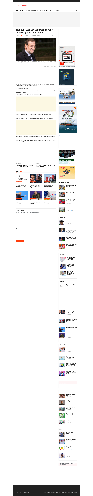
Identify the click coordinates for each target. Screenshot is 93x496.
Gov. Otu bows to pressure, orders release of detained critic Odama (71, 349)
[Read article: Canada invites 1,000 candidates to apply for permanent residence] (50, 178)
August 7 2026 (68, 239)
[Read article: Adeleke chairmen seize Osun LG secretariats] (62, 187)
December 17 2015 (27, 35)
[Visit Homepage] (22, 6)
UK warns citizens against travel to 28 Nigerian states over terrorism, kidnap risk (21, 185)
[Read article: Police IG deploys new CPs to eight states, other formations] (62, 239)
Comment (18, 214)
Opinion (51, 10)
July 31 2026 (68, 456)
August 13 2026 (46, 203)
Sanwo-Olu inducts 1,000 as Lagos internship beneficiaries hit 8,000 (71, 372)
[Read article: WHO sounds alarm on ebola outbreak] (50, 195)
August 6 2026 (68, 210)
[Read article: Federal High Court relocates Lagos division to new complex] (62, 209)
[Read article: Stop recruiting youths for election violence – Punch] (62, 415)
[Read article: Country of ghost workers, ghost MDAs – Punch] (62, 422)
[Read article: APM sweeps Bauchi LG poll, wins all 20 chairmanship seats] (62, 194)
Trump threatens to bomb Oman (71, 327)
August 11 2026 (68, 422)
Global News (34, 35)
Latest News (27, 10)
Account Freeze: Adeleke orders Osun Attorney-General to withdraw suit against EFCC (71, 364)
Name (17, 228)
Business (39, 10)
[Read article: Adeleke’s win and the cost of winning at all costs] (62, 441)
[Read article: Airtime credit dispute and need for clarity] (62, 448)
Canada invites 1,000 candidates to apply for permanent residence (48, 185)
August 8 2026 (68, 232)
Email (17, 233)
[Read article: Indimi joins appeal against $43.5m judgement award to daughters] (63, 273)
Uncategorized (38, 35)
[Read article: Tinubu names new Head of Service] (62, 222)
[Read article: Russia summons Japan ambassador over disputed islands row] (36, 195)
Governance (33, 10)
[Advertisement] (46, 19)
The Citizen (21, 35)
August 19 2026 (68, 223)
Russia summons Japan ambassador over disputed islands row (35, 202)
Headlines (21, 10)
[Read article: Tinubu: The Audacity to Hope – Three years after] (62, 455)
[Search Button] (76, 10)
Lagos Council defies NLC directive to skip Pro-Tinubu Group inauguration (71, 200)
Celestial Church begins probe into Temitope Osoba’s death (71, 265)
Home (17, 10)
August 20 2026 (68, 322)
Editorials (56, 10)
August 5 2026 (68, 449)
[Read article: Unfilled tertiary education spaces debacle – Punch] (62, 402)
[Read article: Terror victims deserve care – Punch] (62, 396)
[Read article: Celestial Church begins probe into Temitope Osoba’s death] (63, 266)
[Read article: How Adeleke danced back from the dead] (62, 434)
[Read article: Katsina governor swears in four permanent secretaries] (62, 246)
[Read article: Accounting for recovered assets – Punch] (62, 409)
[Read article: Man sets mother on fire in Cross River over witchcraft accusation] (63, 259)
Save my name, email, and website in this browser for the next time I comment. (31, 237)
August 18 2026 (18, 203)
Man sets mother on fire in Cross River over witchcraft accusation (71, 258)
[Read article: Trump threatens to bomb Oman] (22, 195)
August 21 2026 (68, 288)
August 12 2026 (68, 203)
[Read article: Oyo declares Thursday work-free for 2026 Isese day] (62, 358)
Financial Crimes (45, 10)
